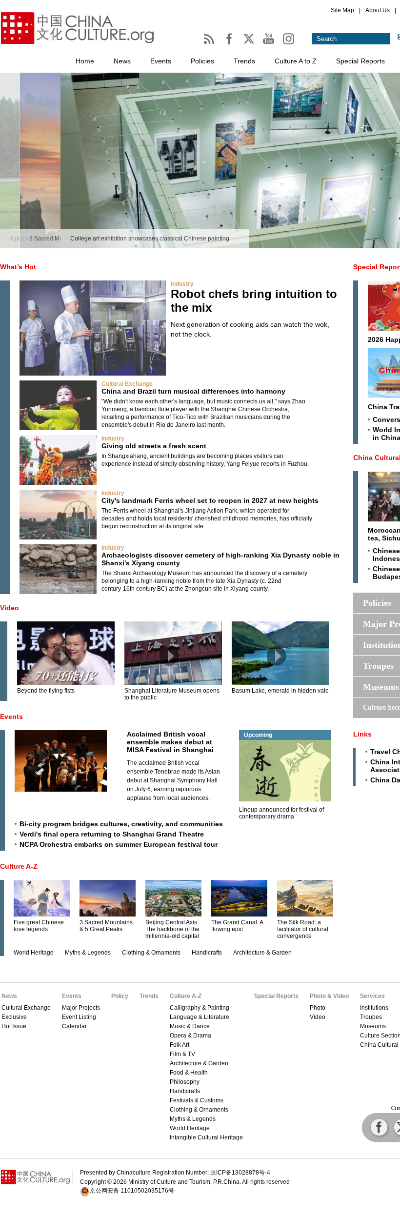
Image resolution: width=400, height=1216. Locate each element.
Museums (373, 1026)
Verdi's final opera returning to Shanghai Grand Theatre (112, 834)
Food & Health (189, 1072)
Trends (244, 61)
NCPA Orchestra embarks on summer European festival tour (119, 844)
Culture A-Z (19, 866)
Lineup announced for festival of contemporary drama (281, 813)
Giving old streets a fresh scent (153, 446)
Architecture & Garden (262, 952)
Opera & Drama (190, 1035)
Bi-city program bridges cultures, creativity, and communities (121, 824)
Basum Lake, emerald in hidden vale (280, 690)
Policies (202, 61)
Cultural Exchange (127, 383)
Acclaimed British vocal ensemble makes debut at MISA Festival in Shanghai (170, 742)
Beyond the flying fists (46, 690)
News (122, 61)
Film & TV (182, 1054)
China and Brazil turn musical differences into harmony (193, 391)
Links (362, 734)
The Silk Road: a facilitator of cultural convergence (302, 929)
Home (85, 61)
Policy (119, 996)
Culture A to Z (296, 61)
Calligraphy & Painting (199, 1007)
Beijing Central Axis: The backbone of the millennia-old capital (172, 929)
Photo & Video (329, 996)
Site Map (342, 10)
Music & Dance (190, 1026)
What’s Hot (18, 267)
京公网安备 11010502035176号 (132, 1190)
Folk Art (179, 1044)
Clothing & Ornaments (151, 952)
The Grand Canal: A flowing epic (237, 926)
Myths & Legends (88, 952)
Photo (317, 1007)
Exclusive (14, 1017)
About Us (377, 10)
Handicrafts (207, 952)
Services (372, 996)
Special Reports (360, 61)
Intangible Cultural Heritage (206, 1137)
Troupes (371, 1017)
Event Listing (79, 1017)
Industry (182, 283)
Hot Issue (13, 1026)
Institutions (374, 1007)
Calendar (74, 1026)
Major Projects (81, 1007)
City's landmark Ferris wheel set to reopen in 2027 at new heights (210, 500)
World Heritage (34, 952)
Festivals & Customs (196, 1100)
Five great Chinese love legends (39, 926)
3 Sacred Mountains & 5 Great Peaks (106, 926)
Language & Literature (199, 1017)
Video (9, 608)
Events (160, 61)
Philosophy (185, 1081)
